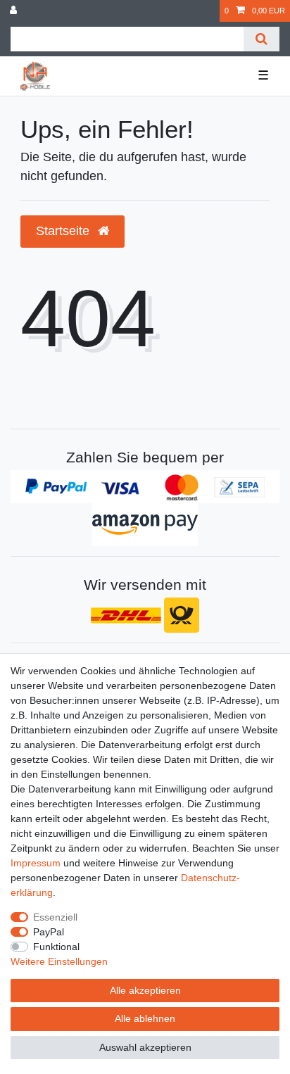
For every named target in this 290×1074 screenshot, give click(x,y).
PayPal (48, 931)
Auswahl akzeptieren (145, 1047)
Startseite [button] (64, 231)
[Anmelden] (15, 11)
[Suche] (261, 39)
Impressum (36, 862)
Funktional (56, 946)
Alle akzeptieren (145, 990)
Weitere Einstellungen (59, 961)
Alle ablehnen (145, 1018)
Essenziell (55, 917)
